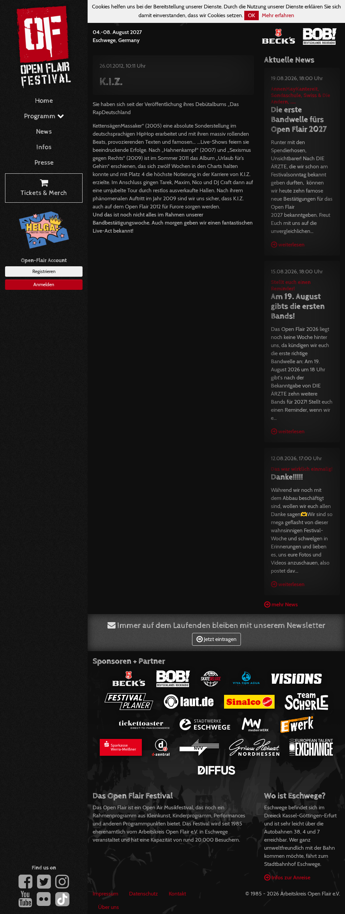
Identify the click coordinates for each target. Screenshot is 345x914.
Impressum (105, 893)
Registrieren (44, 271)
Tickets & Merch (44, 193)
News (44, 132)
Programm (40, 116)
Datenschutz (143, 893)
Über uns (108, 907)
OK (251, 15)
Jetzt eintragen (219, 639)
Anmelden (43, 284)
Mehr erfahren (278, 15)
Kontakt (177, 893)
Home (44, 101)
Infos (44, 147)
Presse (44, 163)
